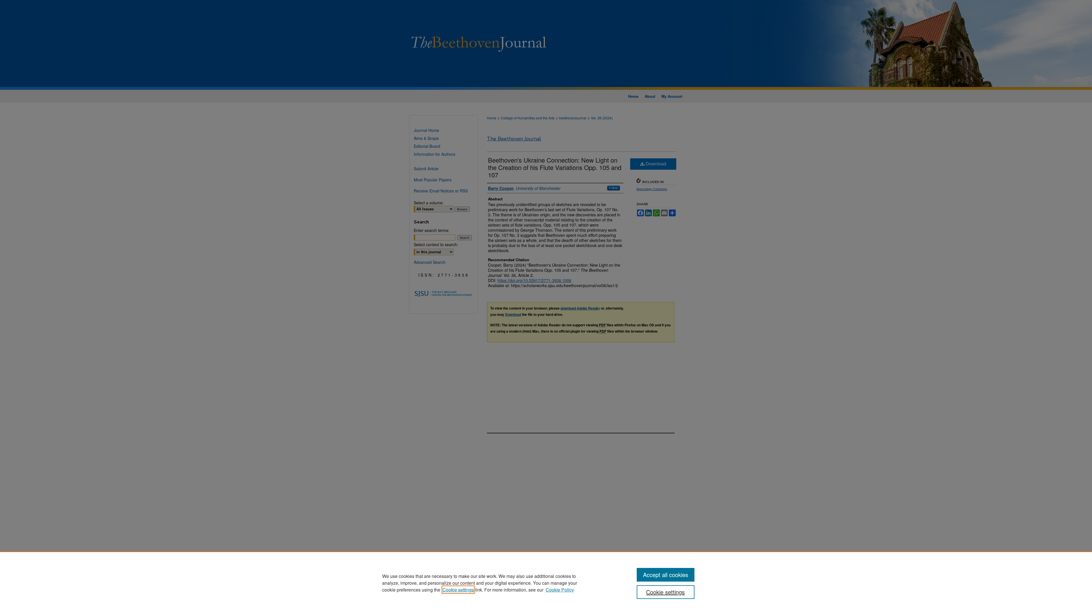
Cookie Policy (560, 589)
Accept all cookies (665, 575)
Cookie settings (458, 589)
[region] (546, 582)
